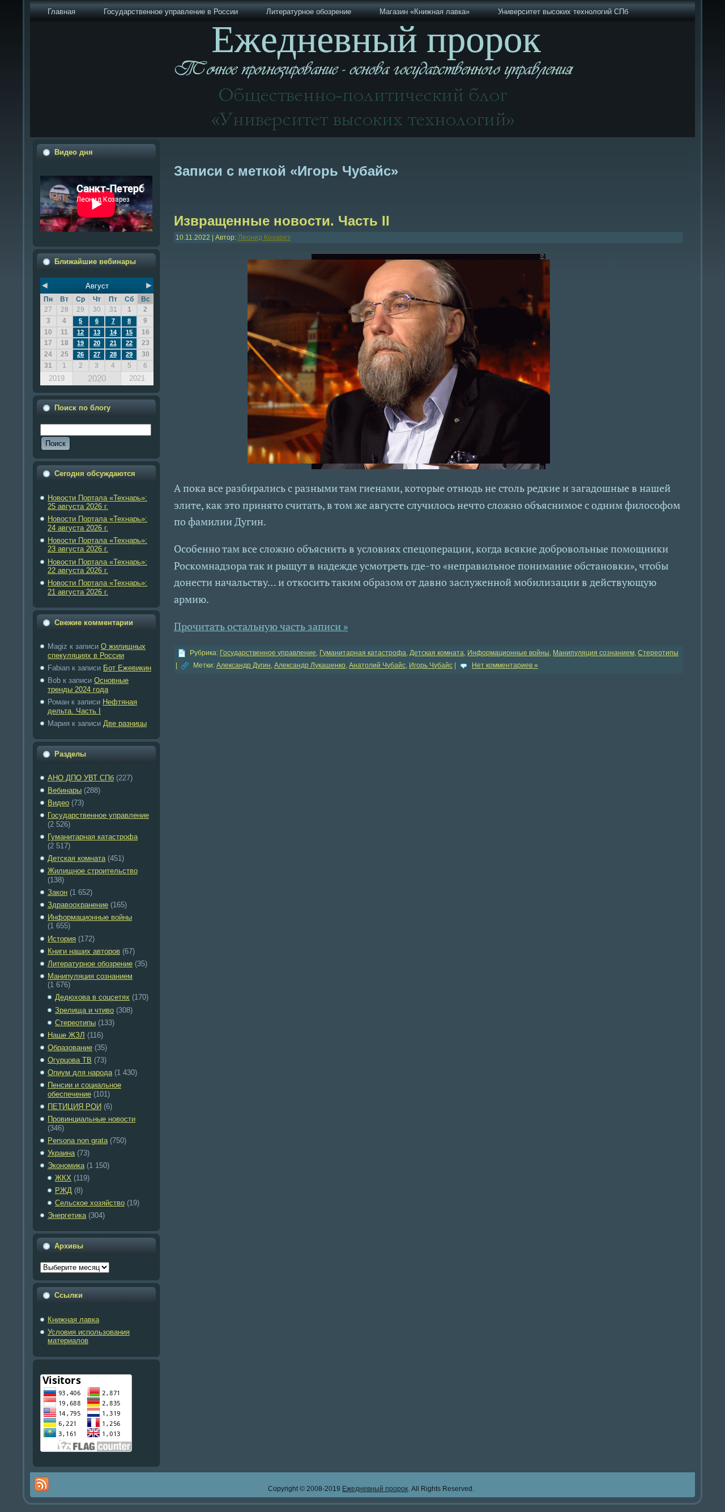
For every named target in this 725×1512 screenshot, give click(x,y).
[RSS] (42, 1484)
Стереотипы (75, 1022)
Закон (57, 892)
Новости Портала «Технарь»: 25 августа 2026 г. (97, 502)
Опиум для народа (80, 1072)
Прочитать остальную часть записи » (261, 626)
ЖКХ (63, 1178)
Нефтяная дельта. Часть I (92, 706)
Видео (58, 803)
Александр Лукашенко (310, 665)
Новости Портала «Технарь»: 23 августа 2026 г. (97, 545)
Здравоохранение (78, 905)
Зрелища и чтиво (84, 1010)
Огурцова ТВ (70, 1060)
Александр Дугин (243, 665)
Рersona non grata (78, 1140)
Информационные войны (90, 917)
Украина (61, 1153)
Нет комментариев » (505, 665)
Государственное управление (98, 815)
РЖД (63, 1190)
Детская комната (76, 858)
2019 (57, 378)
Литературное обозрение (90, 963)
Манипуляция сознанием (90, 976)
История (62, 939)
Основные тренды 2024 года (88, 685)
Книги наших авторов (84, 951)
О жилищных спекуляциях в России (97, 651)
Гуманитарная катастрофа (93, 837)
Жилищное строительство (93, 871)
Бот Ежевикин (127, 668)
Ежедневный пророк (375, 1489)
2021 (137, 378)
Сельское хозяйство (90, 1203)
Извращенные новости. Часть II (282, 220)
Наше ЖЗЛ (66, 1035)
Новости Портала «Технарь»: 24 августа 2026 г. (97, 523)
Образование (70, 1047)
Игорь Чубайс (431, 665)
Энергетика (67, 1215)
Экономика (66, 1165)
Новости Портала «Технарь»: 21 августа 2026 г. (97, 587)
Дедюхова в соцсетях (92, 997)
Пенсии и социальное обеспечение (84, 1089)
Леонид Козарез (264, 237)
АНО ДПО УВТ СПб (81, 778)
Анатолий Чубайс (377, 665)
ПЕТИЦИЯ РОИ (74, 1106)
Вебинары (65, 790)
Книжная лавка (73, 1319)
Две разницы (125, 723)
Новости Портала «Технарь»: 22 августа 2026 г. (97, 566)
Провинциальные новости (91, 1119)
